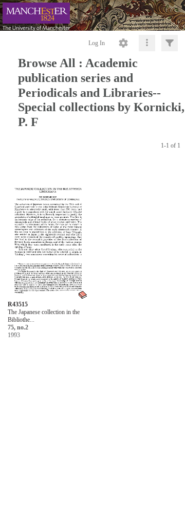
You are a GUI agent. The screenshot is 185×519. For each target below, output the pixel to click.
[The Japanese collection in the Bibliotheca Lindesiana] (47, 231)
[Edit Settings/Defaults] (123, 43)
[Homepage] (92, 15)
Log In (96, 43)
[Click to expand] (169, 43)
